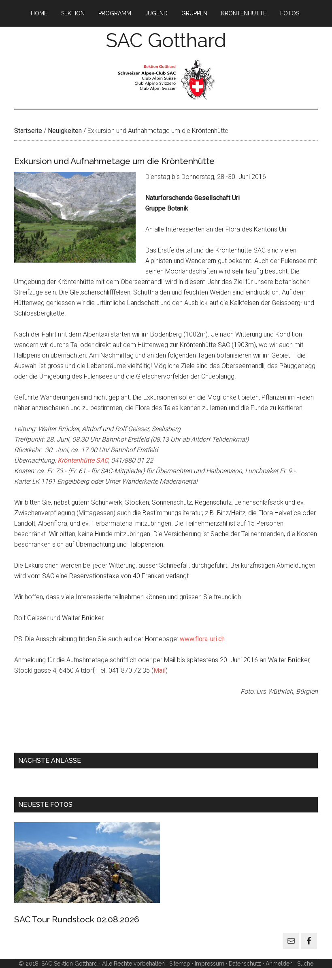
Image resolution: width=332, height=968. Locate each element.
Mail (159, 670)
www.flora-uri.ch (202, 639)
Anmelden (279, 963)
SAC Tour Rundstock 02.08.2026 (76, 919)
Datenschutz (245, 963)
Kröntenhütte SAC (82, 460)
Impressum (208, 963)
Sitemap (179, 963)
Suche (305, 963)
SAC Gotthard (166, 40)
